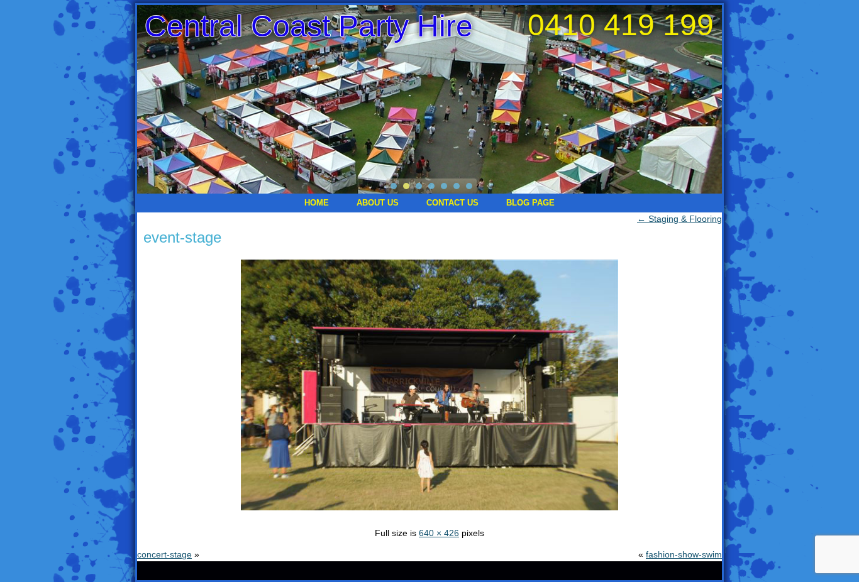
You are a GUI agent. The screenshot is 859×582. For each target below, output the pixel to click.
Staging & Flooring (679, 219)
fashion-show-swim (684, 554)
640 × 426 (439, 533)
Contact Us (452, 202)
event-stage (182, 237)
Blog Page (530, 202)
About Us (378, 202)
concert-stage (164, 554)
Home (316, 202)
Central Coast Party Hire (309, 26)
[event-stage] (429, 512)
